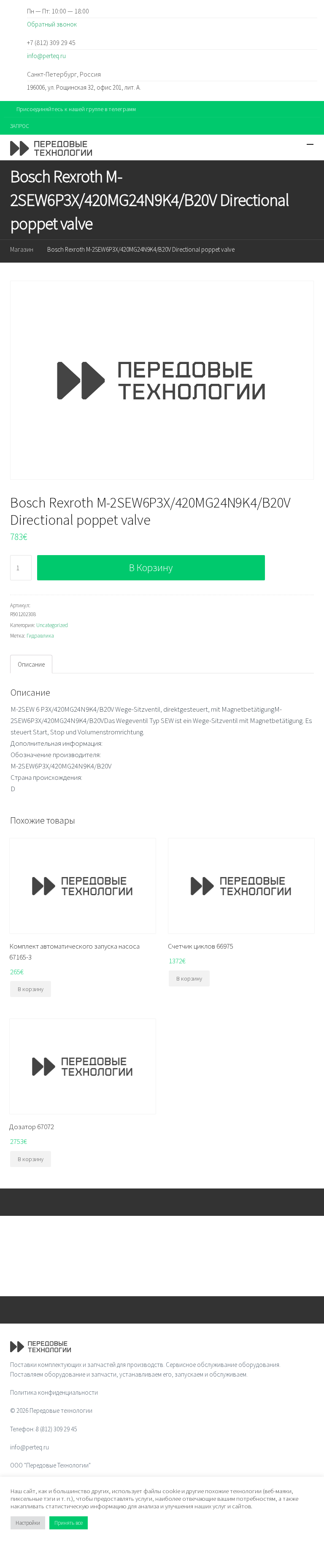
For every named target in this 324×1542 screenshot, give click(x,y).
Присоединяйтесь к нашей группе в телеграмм (76, 109)
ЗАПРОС (19, 126)
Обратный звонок (52, 24)
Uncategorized (52, 625)
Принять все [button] (68, 1522)
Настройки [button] (28, 1522)
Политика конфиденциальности (54, 1392)
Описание (31, 664)
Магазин (21, 249)
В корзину (151, 567)
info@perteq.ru (46, 56)
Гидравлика (40, 635)
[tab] (31, 664)
